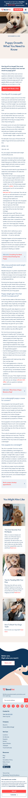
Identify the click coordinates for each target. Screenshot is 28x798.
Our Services (6, 737)
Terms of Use (6, 773)
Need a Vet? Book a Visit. (11, 88)
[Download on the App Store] (6, 767)
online (11, 186)
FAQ (4, 757)
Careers (8, 727)
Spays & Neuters (7, 743)
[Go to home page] (6, 10)
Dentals (5, 741)
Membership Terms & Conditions (11, 775)
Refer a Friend (6, 762)
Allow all (14, 791)
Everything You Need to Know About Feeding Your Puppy (12, 256)
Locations (5, 735)
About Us (5, 725)
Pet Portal (5, 764)
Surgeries (5, 739)
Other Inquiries (6, 716)
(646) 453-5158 (8, 714)
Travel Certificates (7, 747)
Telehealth (5, 745)
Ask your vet (6, 192)
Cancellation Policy (8, 760)
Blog (4, 755)
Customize (13, 794)
